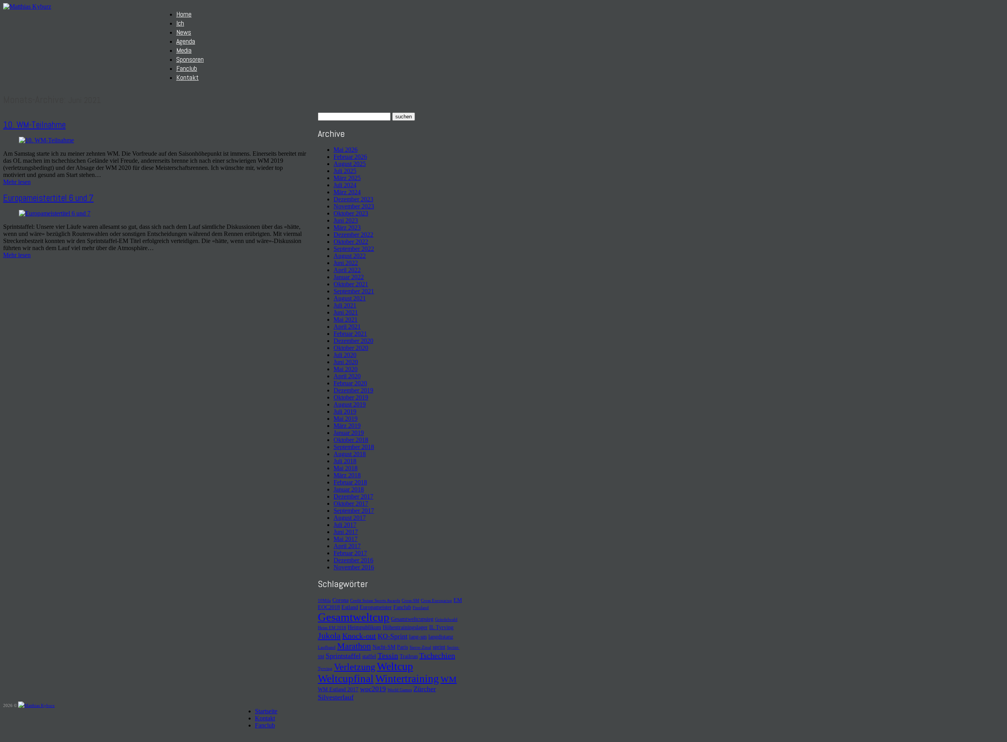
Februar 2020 (350, 383)
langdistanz (440, 636)
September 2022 (354, 248)
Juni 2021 (346, 312)
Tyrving (325, 669)
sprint (439, 647)
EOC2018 (329, 607)
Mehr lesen (17, 182)
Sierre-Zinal (420, 647)
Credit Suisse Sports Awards (375, 600)
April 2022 (347, 270)
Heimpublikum (364, 627)
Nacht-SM (384, 647)
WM (449, 679)
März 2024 (347, 192)
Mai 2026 (346, 149)
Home (184, 13)
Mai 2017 (346, 539)
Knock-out (359, 636)
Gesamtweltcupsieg (412, 619)
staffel (369, 656)
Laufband (327, 647)
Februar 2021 (350, 333)
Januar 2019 (349, 432)
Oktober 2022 (351, 241)
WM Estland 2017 (338, 689)
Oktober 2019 (351, 397)
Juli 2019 (345, 411)
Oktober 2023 (351, 213)
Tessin (388, 655)
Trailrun (409, 656)
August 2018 (350, 454)
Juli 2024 (345, 185)
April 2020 (347, 376)
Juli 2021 (345, 305)
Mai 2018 (346, 468)
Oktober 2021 (351, 284)
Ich (180, 23)
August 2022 (350, 255)
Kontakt (187, 77)
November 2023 (354, 206)
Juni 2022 (346, 263)
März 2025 (347, 178)
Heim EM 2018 (332, 628)
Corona (340, 600)
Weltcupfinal (346, 679)
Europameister (376, 607)
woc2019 (373, 689)
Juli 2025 (345, 171)
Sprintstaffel (343, 656)
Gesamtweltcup (353, 617)
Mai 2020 (346, 369)
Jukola (329, 636)
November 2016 (354, 567)
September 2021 (354, 291)
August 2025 (350, 163)
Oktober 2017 (351, 503)
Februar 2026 (350, 156)
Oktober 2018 (351, 439)
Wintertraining (407, 679)
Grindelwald (446, 619)
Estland (349, 607)
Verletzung (354, 667)
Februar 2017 (350, 553)
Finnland (421, 608)
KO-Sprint (393, 636)
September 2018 (354, 447)
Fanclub (186, 68)
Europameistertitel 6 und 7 (48, 198)
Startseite (266, 711)
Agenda (185, 41)
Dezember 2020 (353, 340)
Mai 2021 (346, 319)
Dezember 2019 (353, 390)
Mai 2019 (346, 418)
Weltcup (395, 666)
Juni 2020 (346, 362)
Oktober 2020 (351, 347)
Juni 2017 (346, 531)
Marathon (354, 646)
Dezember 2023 (353, 199)
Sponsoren (190, 59)
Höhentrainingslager (405, 627)
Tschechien (437, 655)
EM (458, 600)
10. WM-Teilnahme (34, 125)
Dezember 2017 (353, 496)
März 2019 (347, 425)
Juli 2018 (345, 461)
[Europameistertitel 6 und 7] (54, 213)
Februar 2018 (350, 482)
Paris (402, 647)
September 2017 (354, 510)
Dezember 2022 (353, 234)
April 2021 (347, 326)
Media (184, 50)
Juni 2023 (346, 220)
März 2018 (347, 475)
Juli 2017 (345, 524)
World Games (399, 690)
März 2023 (347, 227)
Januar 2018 (349, 489)
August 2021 (350, 298)
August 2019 (350, 404)
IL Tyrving (441, 627)
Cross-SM (410, 600)
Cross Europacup (436, 600)
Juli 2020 (345, 355)
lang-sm (418, 636)
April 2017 (347, 546)
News (183, 32)
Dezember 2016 (353, 560)
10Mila (324, 600)
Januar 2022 (349, 277)
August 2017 (350, 517)
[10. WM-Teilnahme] (46, 140)
